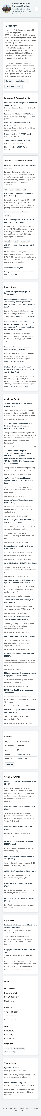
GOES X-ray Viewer (11, 193)
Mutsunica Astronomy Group (15, 1083)
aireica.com (9, 165)
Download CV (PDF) (13, 87)
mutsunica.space (10, 274)
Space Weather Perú (12, 1068)
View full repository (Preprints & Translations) (19, 293)
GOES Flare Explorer (12, 220)
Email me (9, 765)
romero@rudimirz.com (25, 754)
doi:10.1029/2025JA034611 (14, 361)
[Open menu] (37, 9)
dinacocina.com (27, 272)
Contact (9, 81)
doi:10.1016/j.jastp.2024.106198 (16, 386)
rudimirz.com (21, 81)
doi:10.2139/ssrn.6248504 (25, 316)
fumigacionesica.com (12, 272)
